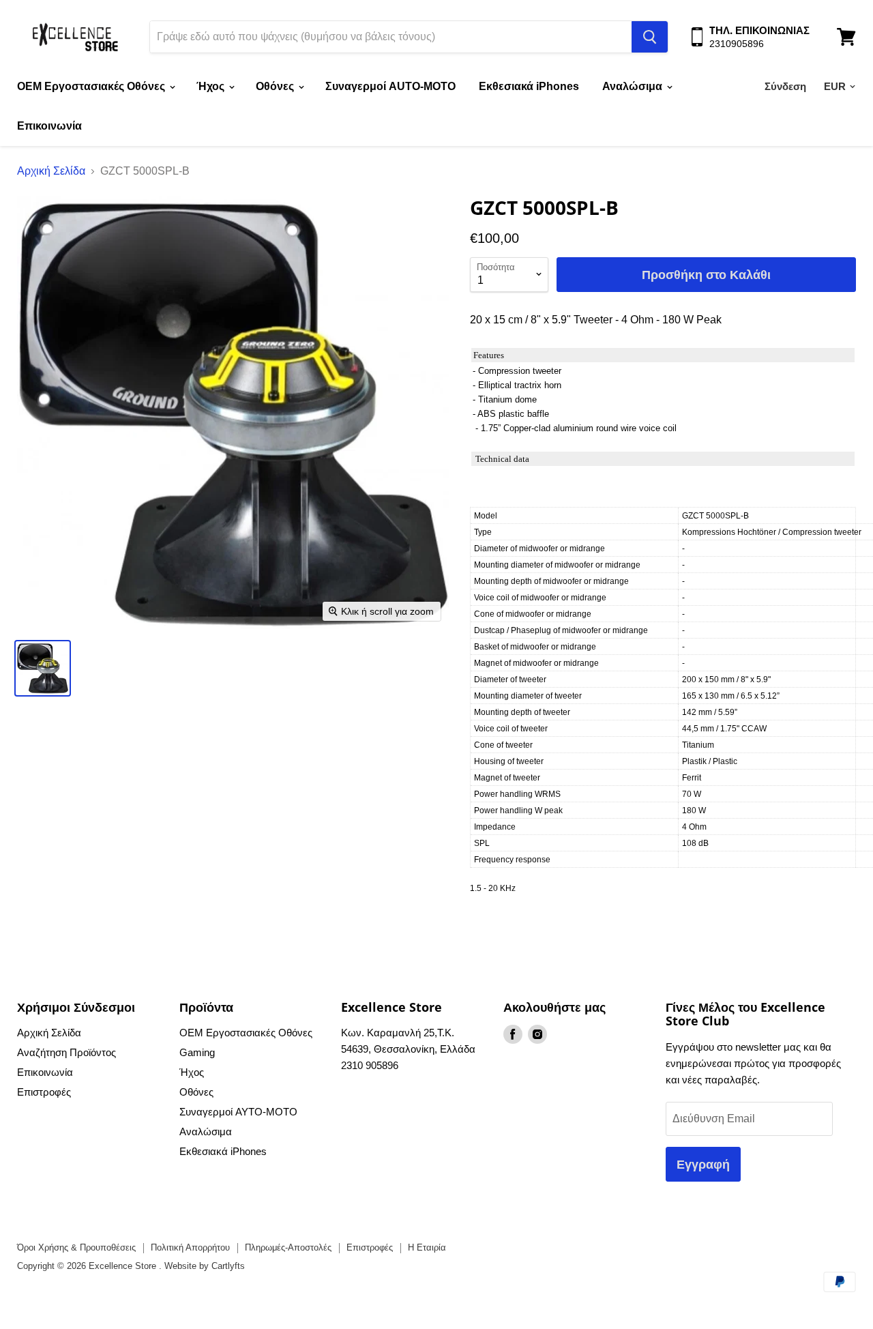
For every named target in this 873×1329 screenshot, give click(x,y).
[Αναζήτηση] (650, 37)
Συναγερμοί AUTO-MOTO (390, 86)
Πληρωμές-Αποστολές (288, 1247)
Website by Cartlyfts (204, 1266)
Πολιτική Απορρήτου (190, 1247)
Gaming (197, 1052)
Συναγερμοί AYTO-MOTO (238, 1112)
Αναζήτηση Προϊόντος (66, 1052)
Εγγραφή (703, 1164)
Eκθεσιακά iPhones (529, 86)
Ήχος (211, 86)
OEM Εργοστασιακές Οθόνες (92, 86)
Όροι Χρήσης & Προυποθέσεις (76, 1247)
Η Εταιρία (427, 1247)
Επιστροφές (44, 1092)
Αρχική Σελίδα (51, 171)
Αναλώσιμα (633, 86)
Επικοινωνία (49, 126)
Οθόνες (276, 86)
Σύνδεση (785, 86)
